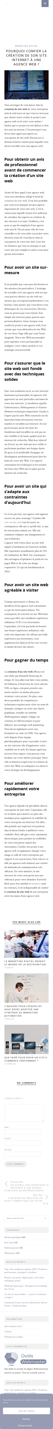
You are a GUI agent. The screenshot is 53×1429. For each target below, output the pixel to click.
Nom (7, 1127)
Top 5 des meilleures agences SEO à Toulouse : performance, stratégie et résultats (26, 1271)
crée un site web (12, 522)
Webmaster (9, 1253)
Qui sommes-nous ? (13, 1326)
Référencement (11, 1247)
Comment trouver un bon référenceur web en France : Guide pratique (25, 1304)
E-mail (7, 1138)
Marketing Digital (26, 46)
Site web (7, 1149)
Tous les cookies (27, 1411)
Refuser (26, 1419)
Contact (8, 1331)
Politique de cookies (25, 1425)
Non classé (9, 1242)
